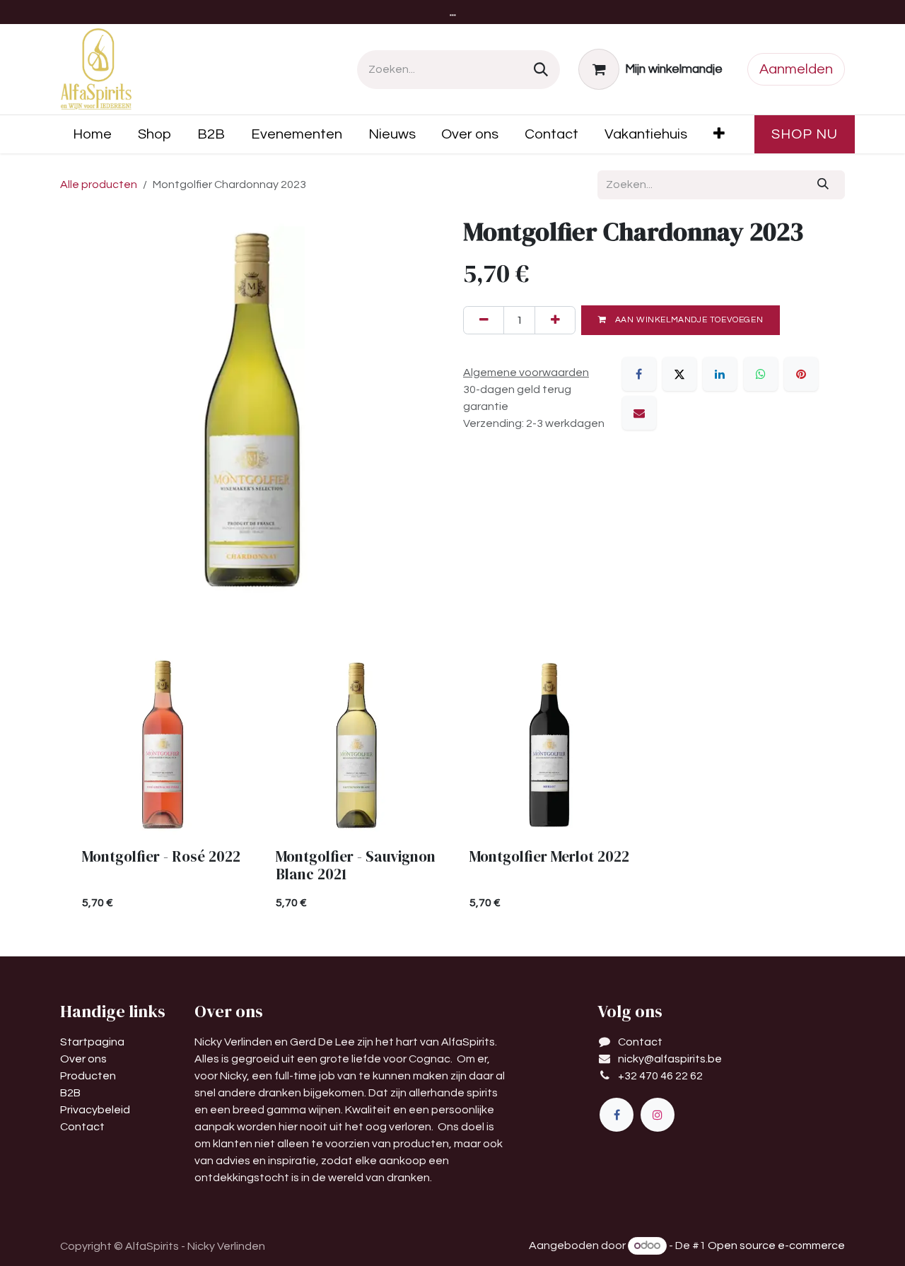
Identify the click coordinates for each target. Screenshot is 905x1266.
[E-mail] (639, 413)
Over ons (83, 1059)
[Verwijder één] (483, 320)
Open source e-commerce (776, 1245)
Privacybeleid (95, 1109)
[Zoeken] (541, 69)
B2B (70, 1092)
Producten (88, 1076)
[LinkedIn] (720, 374)
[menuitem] (92, 134)
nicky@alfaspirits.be (670, 1059)
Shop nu (804, 134)
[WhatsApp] (761, 374)
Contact (82, 1126)
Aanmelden (796, 69)
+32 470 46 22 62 (660, 1076)
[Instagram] (658, 1115)
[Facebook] (639, 374)
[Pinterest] (801, 374)
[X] (679, 374)
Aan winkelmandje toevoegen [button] (687, 319)
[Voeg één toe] (555, 320)
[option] (452, 788)
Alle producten (98, 184)
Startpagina (92, 1042)
